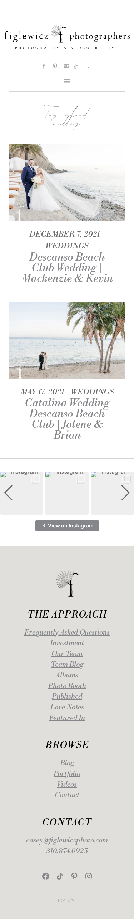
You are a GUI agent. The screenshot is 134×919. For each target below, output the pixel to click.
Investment (67, 643)
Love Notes (67, 707)
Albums (67, 675)
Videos (67, 784)
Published (67, 696)
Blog (67, 763)
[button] (67, 509)
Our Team (67, 654)
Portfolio (67, 774)
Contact (67, 795)
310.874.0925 (67, 851)
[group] (21, 493)
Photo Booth (67, 686)
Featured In (67, 718)
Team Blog (67, 664)
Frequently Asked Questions (67, 632)
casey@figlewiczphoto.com (67, 840)
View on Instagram (71, 525)
